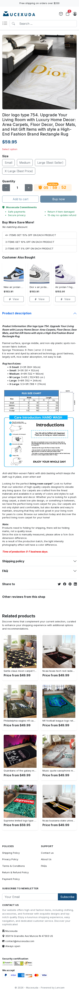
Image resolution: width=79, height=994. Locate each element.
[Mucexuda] (19, 14)
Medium (24, 162)
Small (8, 162)
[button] (6, 23)
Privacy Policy (10, 859)
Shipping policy (13, 561)
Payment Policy (11, 878)
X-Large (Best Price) (19, 171)
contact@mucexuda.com (19, 941)
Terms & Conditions (13, 865)
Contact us (47, 852)
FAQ (5, 571)
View (16, 299)
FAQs (44, 865)
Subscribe (67, 897)
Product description (16, 313)
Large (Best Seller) (50, 162)
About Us (46, 859)
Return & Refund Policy (15, 872)
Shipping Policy (11, 852)
